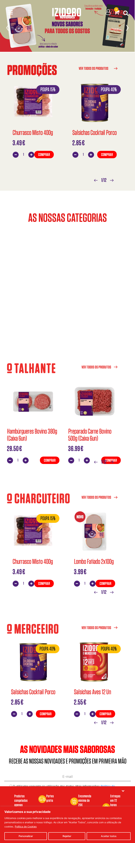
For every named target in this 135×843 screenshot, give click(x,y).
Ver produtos (67, 261)
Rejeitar (67, 836)
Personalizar (26, 836)
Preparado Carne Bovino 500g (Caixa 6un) (89, 434)
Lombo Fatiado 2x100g (94, 561)
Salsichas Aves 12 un (92, 692)
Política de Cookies (26, 826)
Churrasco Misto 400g (33, 132)
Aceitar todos (109, 836)
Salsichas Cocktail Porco (94, 132)
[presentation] (7, 27)
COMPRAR (44, 154)
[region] (67, 825)
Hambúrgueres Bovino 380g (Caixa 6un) (32, 434)
